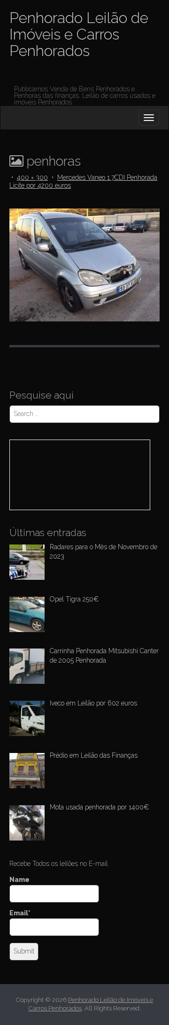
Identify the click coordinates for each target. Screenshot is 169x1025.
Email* (20, 913)
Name (19, 879)
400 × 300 (32, 177)
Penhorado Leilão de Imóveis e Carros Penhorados (78, 34)
